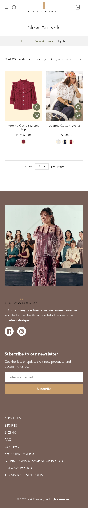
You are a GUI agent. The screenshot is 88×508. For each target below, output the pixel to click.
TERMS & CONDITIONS (24, 475)
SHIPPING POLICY (20, 454)
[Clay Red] (23, 141)
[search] (14, 6)
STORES (11, 426)
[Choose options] (36, 115)
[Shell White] (58, 141)
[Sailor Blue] (64, 141)
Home (25, 41)
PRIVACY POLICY (18, 468)
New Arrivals (44, 41)
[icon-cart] (78, 6)
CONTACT (13, 447)
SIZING (10, 433)
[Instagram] (21, 331)
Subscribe (44, 389)
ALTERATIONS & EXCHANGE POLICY (34, 461)
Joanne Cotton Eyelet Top (64, 127)
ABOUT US (13, 418)
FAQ (8, 440)
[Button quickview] (36, 107)
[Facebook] (9, 331)
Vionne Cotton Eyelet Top (23, 127)
